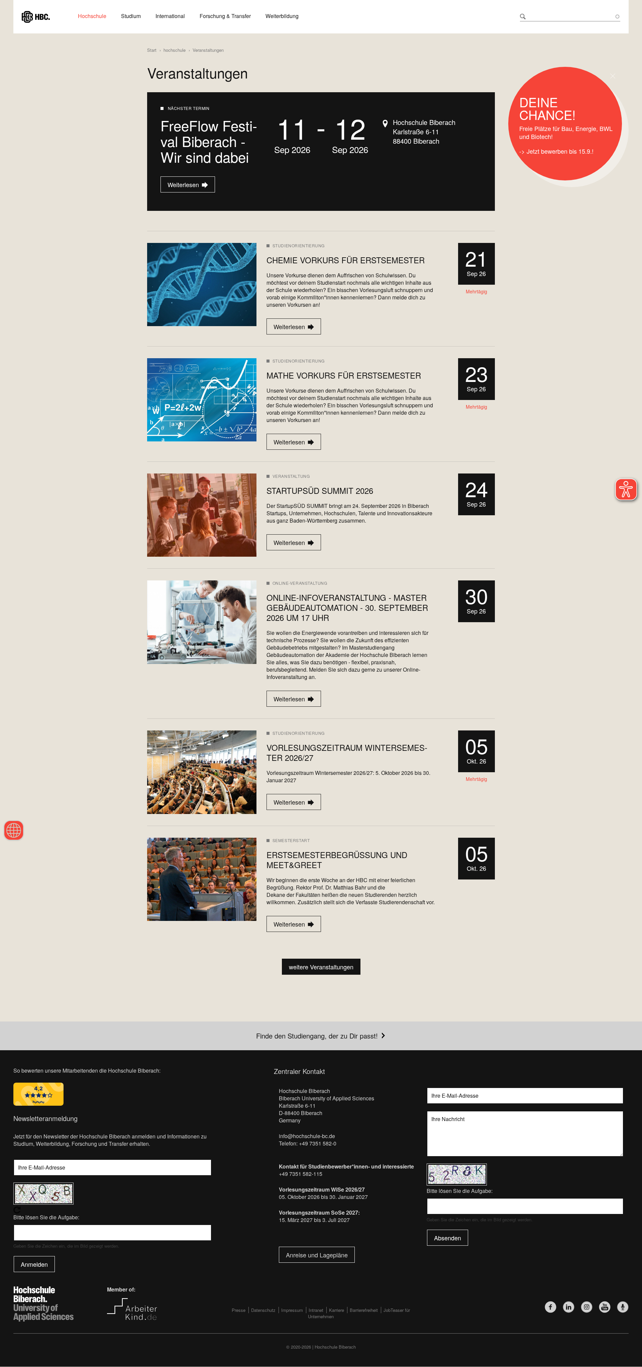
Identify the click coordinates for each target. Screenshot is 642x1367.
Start (151, 50)
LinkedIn (568, 1307)
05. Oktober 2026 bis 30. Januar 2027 (323, 1197)
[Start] (36, 16)
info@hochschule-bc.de (307, 1136)
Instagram (587, 1307)
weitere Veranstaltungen (321, 966)
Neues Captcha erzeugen (112, 1210)
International (170, 16)
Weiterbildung (282, 16)
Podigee (623, 1307)
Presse (238, 1310)
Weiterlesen (180, 184)
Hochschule (92, 16)
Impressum (292, 1310)
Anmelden (34, 1264)
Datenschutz (263, 1310)
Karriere (336, 1310)
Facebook (550, 1307)
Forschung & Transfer (225, 16)
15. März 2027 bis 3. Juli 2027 (314, 1220)
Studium (131, 16)
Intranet (316, 1310)
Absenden (447, 1237)
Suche (523, 16)
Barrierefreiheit (364, 1310)
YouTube (605, 1307)
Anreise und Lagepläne (317, 1254)
